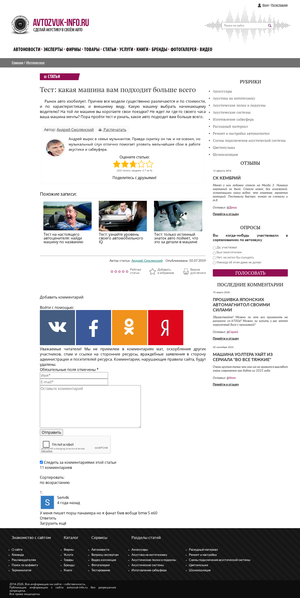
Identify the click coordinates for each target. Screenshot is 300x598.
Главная (17, 62)
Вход (265, 5)
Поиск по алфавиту (25, 565)
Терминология (21, 570)
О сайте (17, 549)
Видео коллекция (103, 560)
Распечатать (114, 129)
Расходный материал (203, 549)
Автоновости (26, 49)
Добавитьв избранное (166, 271)
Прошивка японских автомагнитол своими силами (241, 305)
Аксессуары (222, 91)
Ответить (48, 518)
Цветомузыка (224, 147)
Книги (142, 49)
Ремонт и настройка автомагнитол (241, 133)
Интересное (35, 62)
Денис (233, 207)
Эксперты (53, 49)
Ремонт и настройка (203, 555)
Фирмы (73, 49)
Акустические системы (147, 565)
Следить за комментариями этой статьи (80, 462)
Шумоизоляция (225, 154)
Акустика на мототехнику (234, 98)
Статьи (109, 49)
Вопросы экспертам (105, 555)
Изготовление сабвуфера (233, 119)
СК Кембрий (227, 178)
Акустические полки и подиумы (239, 105)
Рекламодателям (24, 560)
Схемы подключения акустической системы (219, 560)
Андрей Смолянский (75, 129)
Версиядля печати (198, 271)
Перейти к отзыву (226, 214)
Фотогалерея (183, 49)
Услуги (126, 49)
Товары (92, 49)
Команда (18, 555)
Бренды (159, 49)
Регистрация (279, 5)
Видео (206, 49)
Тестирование (100, 570)
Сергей (233, 332)
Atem (232, 378)
